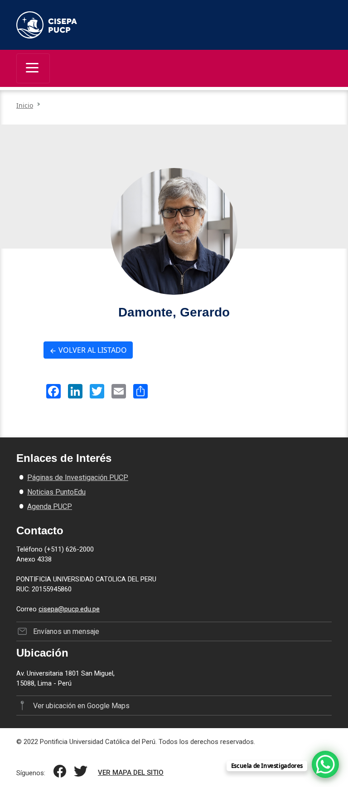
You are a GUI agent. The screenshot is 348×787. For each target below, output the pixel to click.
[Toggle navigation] (33, 68)
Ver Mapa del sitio (131, 772)
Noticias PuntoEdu (56, 492)
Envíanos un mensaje (66, 631)
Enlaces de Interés (63, 458)
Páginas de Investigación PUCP (77, 477)
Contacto (39, 530)
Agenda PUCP (49, 506)
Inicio (24, 105)
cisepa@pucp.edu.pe (69, 609)
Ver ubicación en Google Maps (81, 705)
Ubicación (42, 653)
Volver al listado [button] (92, 350)
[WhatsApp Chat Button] (325, 764)
